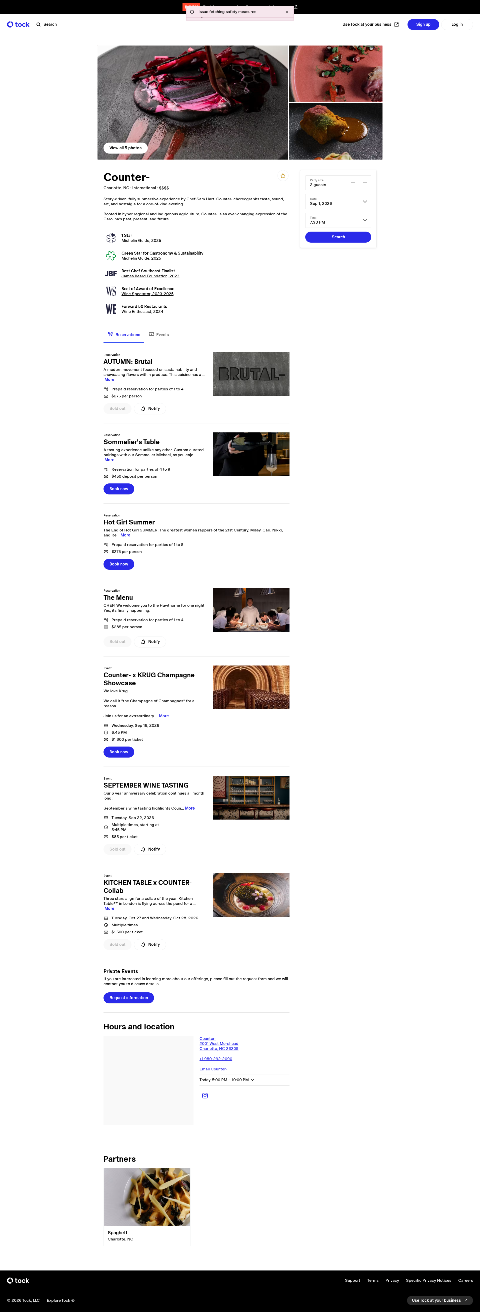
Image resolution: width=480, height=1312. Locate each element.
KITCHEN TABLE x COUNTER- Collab (148, 886)
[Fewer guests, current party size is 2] (353, 183)
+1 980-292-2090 (216, 1058)
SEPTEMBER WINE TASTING (146, 785)
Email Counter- (213, 1069)
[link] (193, 103)
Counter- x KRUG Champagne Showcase (149, 679)
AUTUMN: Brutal (128, 361)
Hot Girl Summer (129, 522)
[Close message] (287, 11)
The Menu (118, 597)
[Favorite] (283, 175)
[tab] (124, 335)
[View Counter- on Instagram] (205, 1095)
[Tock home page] (18, 24)
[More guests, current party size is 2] (365, 183)
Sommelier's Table (132, 442)
